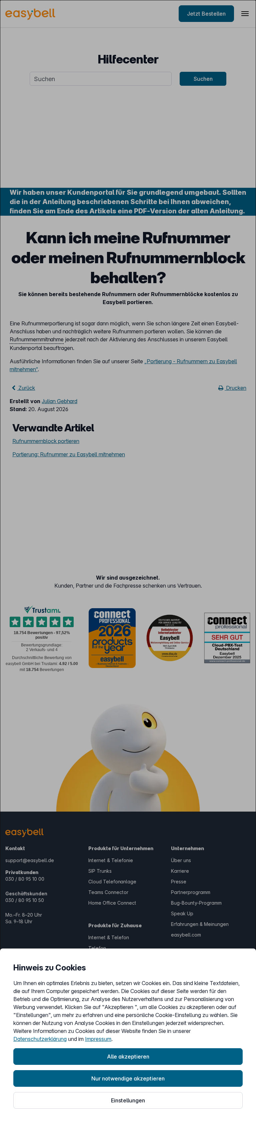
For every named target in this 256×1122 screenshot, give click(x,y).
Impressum (98, 1039)
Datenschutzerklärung (40, 1039)
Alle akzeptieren (128, 1056)
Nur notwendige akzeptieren (128, 1078)
